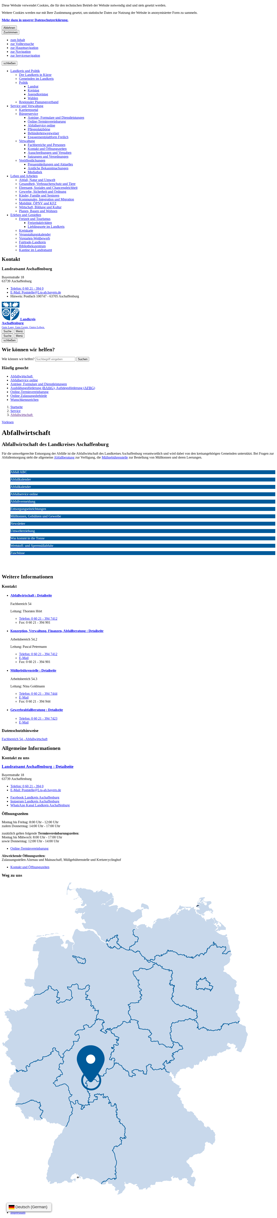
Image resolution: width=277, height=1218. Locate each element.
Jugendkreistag (38, 94)
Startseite (16, 407)
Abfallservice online (41, 125)
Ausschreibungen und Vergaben (49, 152)
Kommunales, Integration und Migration (46, 199)
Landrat (33, 86)
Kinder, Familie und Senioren (39, 195)
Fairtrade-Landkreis (32, 242)
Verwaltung (27, 141)
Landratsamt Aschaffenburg (37, 766)
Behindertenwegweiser (43, 133)
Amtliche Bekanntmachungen (48, 168)
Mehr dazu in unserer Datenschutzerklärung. (35, 20)
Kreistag (33, 90)
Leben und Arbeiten (24, 176)
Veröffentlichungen (32, 160)
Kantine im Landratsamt (35, 250)
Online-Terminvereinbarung (47, 121)
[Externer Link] (125, 1039)
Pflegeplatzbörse (39, 129)
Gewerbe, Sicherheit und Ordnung (42, 191)
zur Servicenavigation (25, 55)
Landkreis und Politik (25, 71)
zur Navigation (20, 51)
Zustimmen (10, 32)
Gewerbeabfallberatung (36, 710)
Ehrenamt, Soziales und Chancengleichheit (48, 187)
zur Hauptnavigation (24, 48)
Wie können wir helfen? (18, 359)
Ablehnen (9, 27)
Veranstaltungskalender (35, 234)
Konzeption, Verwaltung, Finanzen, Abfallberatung (56, 631)
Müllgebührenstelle (115, 457)
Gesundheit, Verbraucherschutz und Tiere (47, 184)
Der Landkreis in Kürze (35, 75)
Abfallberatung (64, 457)
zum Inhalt (17, 40)
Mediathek (35, 172)
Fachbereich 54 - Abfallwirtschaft (24, 739)
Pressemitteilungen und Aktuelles (50, 164)
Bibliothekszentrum (32, 246)
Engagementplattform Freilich (48, 137)
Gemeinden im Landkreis (36, 78)
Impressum (17, 1212)
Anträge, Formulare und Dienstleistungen (56, 117)
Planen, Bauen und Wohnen (38, 211)
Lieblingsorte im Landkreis (46, 226)
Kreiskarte (26, 230)
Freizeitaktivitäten (40, 223)
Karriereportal (28, 110)
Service (15, 411)
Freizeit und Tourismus (34, 219)
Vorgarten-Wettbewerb (34, 238)
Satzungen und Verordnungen (48, 156)
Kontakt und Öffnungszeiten (47, 149)
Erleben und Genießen (25, 215)
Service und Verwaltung (26, 106)
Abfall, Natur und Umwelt (37, 180)
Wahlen (33, 98)
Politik (23, 82)
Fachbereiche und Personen (46, 145)
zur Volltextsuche (22, 44)
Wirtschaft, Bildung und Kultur (40, 207)
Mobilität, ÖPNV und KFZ (37, 203)
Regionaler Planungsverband (38, 102)
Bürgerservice (28, 114)
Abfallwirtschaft (21, 415)
